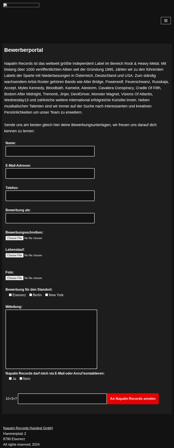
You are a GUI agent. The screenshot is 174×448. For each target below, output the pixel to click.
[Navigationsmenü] (166, 20)
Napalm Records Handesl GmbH (28, 428)
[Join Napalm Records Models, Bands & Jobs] (22, 20)
